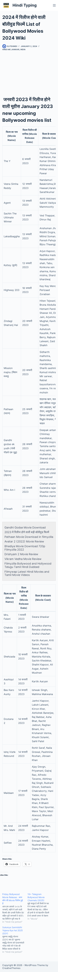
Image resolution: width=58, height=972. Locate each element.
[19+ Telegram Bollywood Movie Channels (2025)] (40, 906)
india (23, 49)
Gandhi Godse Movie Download (25, 527)
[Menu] (54, 5)
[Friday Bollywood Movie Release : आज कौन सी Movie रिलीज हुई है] (15, 908)
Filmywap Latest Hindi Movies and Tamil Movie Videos (26, 573)
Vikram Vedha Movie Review (22, 559)
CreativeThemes (11, 968)
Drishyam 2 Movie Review (21, 554)
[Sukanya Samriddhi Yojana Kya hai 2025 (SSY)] (15, 939)
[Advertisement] (29, 70)
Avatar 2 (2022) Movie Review (24, 541)
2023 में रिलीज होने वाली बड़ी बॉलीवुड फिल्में (26, 532)
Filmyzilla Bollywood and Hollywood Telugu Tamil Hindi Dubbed (27, 565)
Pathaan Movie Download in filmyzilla (28, 536)
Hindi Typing (25, 5)
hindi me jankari (10, 49)
